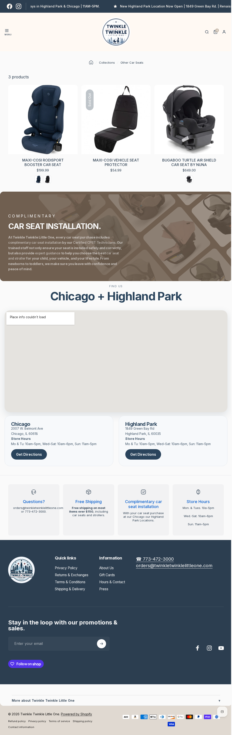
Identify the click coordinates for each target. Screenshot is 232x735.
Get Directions (29, 454)
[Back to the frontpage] (91, 62)
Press (103, 589)
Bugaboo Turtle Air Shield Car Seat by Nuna (189, 162)
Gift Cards (107, 575)
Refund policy (17, 721)
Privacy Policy (66, 568)
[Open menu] (7, 30)
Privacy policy (37, 721)
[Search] (206, 32)
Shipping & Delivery (70, 589)
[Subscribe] (101, 643)
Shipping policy (82, 721)
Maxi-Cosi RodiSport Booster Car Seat (43, 162)
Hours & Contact (112, 582)
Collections (107, 62)
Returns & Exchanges (71, 575)
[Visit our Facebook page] (9, 6)
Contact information (21, 727)
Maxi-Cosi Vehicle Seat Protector (116, 162)
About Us (106, 568)
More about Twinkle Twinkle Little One (114, 700)
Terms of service (59, 721)
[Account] (224, 32)
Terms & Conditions (70, 582)
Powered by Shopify (76, 714)
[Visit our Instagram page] (18, 6)
